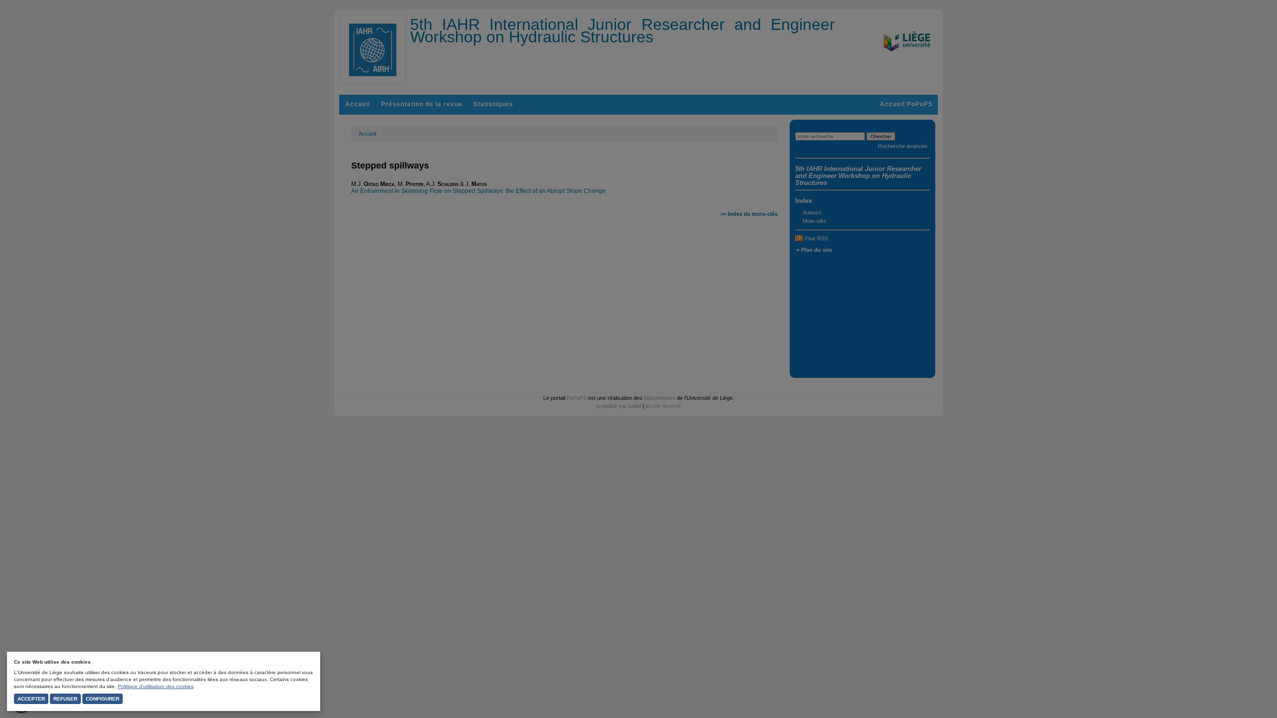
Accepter (31, 699)
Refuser (65, 699)
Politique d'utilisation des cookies (156, 686)
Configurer (102, 699)
